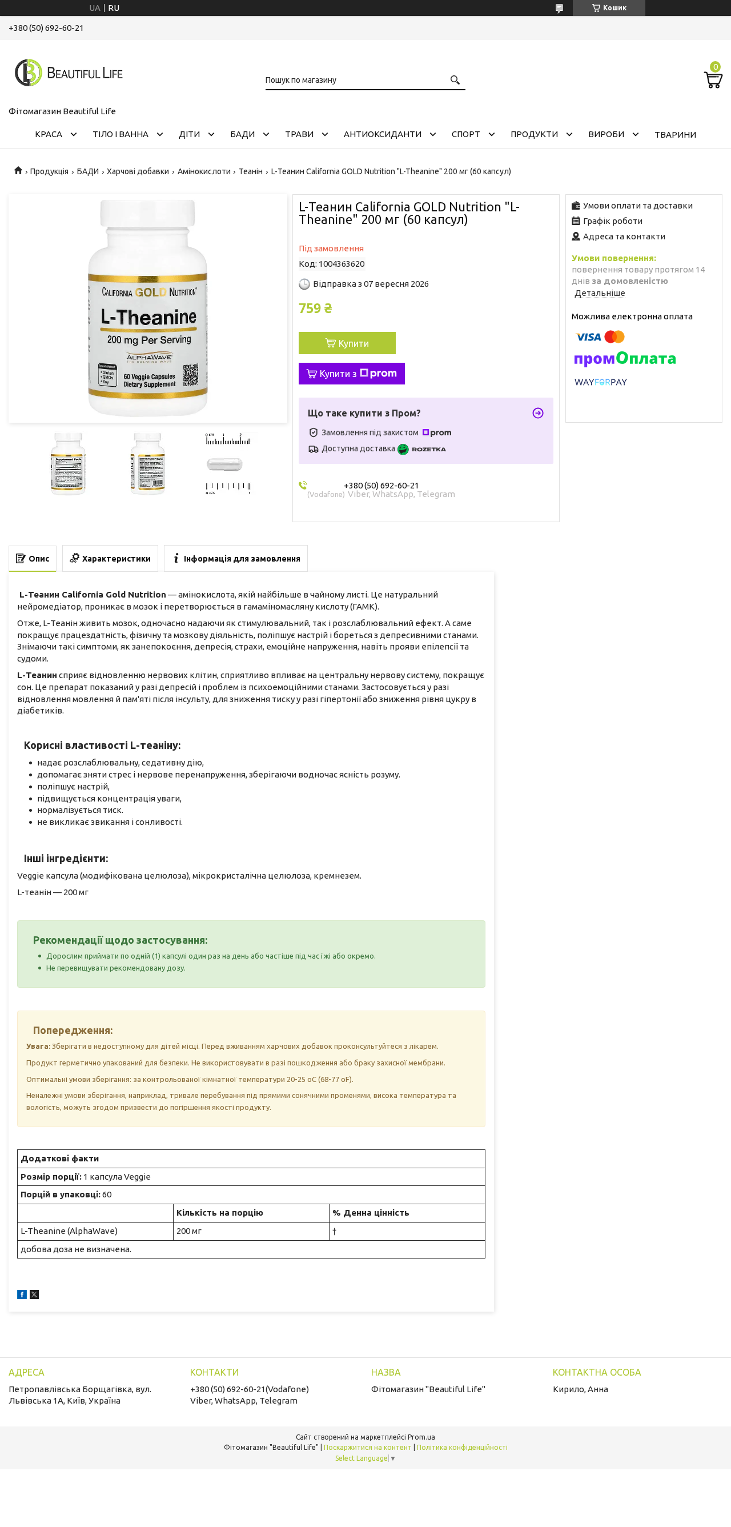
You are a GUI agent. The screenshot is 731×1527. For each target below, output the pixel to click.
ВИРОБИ (606, 134)
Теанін (251, 171)
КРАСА (48, 134)
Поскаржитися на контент (368, 1447)
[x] (34, 1296)
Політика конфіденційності (462, 1447)
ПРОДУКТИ (534, 134)
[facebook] (22, 1296)
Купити (354, 343)
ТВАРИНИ (675, 134)
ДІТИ (189, 134)
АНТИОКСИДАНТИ (382, 134)
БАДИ (242, 134)
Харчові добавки (138, 171)
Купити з (338, 373)
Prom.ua (421, 1437)
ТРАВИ (299, 134)
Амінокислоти (204, 171)
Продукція (49, 171)
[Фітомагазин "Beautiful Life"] (66, 71)
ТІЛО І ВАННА (120, 134)
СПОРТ (466, 134)
